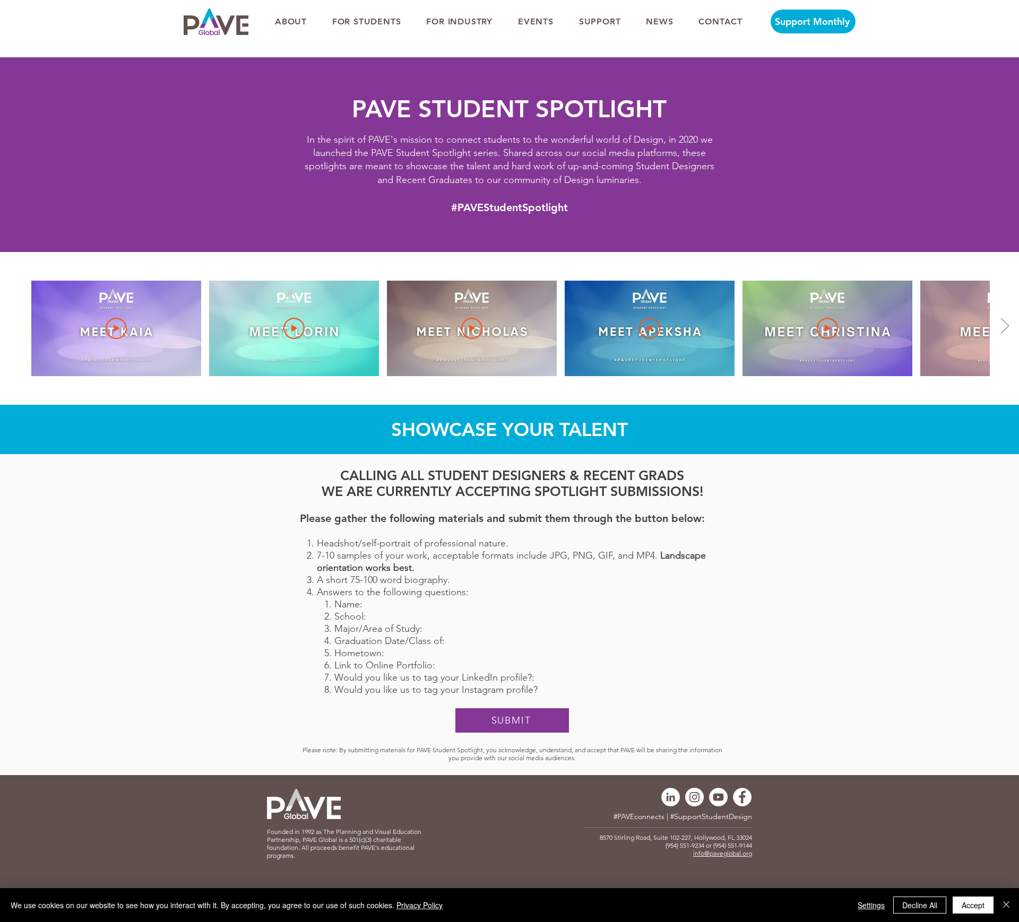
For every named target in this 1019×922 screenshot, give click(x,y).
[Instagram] (694, 797)
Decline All (919, 905)
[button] (290, 21)
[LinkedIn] (670, 797)
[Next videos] (1004, 326)
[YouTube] (718, 797)
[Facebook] (742, 797)
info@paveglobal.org (722, 853)
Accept (973, 905)
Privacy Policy (419, 905)
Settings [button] (871, 905)
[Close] (1006, 905)
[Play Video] (116, 328)
